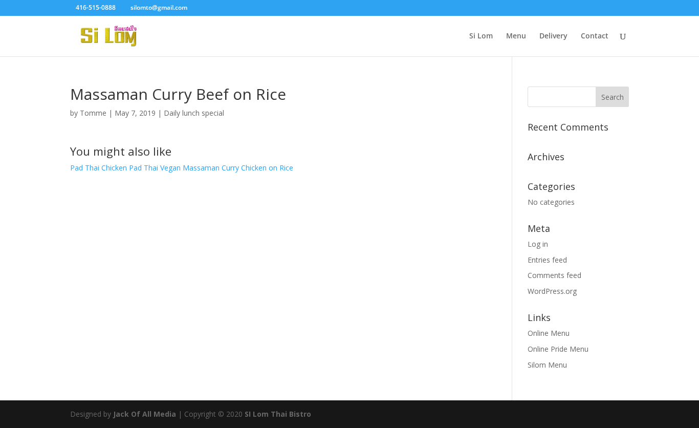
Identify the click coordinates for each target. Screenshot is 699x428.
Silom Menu (547, 365)
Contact (594, 36)
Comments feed (554, 275)
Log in (538, 244)
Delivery (553, 36)
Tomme (93, 113)
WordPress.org (552, 291)
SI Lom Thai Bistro (278, 414)
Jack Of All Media (144, 414)
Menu (516, 36)
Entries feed (547, 260)
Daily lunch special (194, 113)
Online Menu (549, 333)
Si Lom (481, 36)
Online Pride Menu (558, 349)
